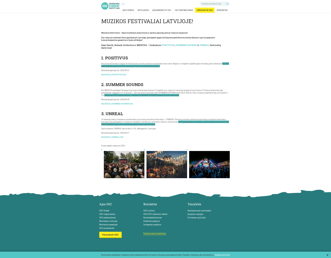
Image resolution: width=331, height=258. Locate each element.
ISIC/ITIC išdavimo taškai (155, 214)
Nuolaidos (143, 10)
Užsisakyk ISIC (205, 10)
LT (123, 4)
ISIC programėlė (106, 228)
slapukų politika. (222, 255)
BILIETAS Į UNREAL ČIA (112, 137)
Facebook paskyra (151, 221)
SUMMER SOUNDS (186, 45)
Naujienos (128, 10)
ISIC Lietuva (149, 210)
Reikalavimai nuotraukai (199, 210)
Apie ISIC (105, 204)
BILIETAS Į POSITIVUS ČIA (113, 74)
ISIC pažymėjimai (107, 217)
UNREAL (204, 45)
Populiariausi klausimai (154, 233)
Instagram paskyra (152, 224)
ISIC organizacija (107, 214)
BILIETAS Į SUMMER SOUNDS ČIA (117, 103)
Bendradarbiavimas (152, 217)
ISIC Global (104, 210)
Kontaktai (222, 10)
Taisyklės (194, 204)
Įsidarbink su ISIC (161, 10)
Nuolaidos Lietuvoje (108, 221)
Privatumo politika (197, 217)
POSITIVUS (168, 45)
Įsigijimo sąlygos (195, 214)
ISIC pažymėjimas (184, 10)
